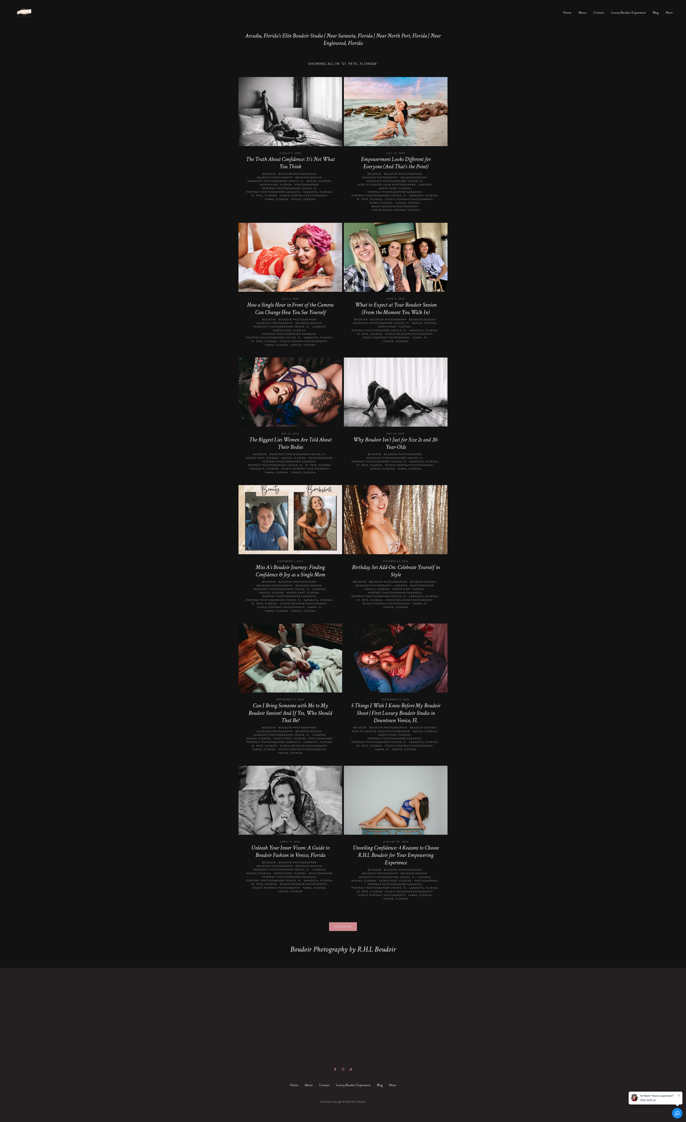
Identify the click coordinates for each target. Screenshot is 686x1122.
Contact (598, 13)
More (669, 13)
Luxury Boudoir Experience (628, 13)
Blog (655, 13)
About (582, 13)
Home (567, 13)
